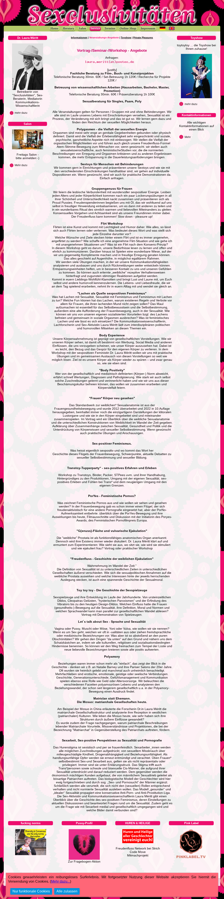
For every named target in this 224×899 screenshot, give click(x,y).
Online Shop (128, 28)
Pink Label (191, 823)
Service (95, 28)
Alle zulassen (66, 891)
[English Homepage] (172, 28)
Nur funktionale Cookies (31, 891)
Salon (82, 28)
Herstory (68, 28)
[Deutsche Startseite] (162, 28)
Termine (109, 28)
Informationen (79, 37)
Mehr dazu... (60, 881)
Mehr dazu (21, 165)
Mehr (188, 137)
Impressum (148, 28)
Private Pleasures (143, 37)
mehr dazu (21, 112)
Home (54, 28)
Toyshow (126, 37)
